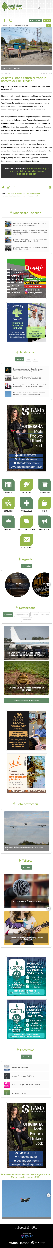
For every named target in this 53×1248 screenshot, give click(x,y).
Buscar (39, 8)
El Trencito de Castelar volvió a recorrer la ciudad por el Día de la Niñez (29, 224)
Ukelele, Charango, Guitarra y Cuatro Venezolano (26, 938)
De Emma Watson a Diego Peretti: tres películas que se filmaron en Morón (26, 653)
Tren (24, 196)
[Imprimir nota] (50, 188)
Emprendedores (22, 614)
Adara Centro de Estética (22, 1076)
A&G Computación (19, 1067)
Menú (47, 8)
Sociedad (8, 614)
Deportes (45, 614)
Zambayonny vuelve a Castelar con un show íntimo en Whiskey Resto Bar (28, 370)
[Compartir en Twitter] (3, 188)
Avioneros (27, 619)
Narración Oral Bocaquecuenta (26, 901)
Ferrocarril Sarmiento (16, 193)
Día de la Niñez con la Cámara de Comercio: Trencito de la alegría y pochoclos (30, 240)
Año (35, 359)
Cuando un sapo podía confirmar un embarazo (26, 688)
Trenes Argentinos (33, 193)
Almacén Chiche (18, 1093)
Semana (20, 359)
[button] (48, 584)
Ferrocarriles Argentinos (11, 196)
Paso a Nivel (33, 196)
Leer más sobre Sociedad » (26, 700)
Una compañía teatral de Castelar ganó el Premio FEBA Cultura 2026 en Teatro (29, 386)
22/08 (17, 584)
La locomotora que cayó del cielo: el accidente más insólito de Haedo (29, 171)
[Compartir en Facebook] (14, 188)
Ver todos (27, 566)
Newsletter (7, 25)
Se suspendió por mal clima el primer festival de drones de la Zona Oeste (27, 378)
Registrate (36, 21)
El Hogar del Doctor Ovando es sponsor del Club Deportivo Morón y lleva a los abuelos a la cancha (30, 232)
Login (47, 21)
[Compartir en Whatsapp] (8, 188)
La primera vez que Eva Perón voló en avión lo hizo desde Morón (30, 248)
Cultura (35, 614)
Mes (28, 359)
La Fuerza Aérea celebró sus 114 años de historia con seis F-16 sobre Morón (29, 394)
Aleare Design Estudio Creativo (25, 1084)
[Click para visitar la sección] (8, 485)
